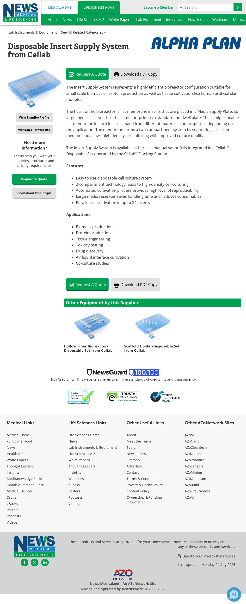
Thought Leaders (20, 466)
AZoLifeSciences (197, 491)
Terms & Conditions (142, 478)
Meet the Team (139, 441)
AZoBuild (192, 485)
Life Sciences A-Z (81, 453)
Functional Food (19, 441)
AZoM (189, 435)
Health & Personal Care (25, 485)
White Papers (17, 460)
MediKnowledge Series (25, 478)
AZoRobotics (194, 460)
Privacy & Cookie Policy (145, 485)
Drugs (11, 497)
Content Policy (138, 491)
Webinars (76, 478)
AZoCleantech (196, 447)
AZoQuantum (195, 478)
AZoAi (189, 497)
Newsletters (136, 453)
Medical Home (59, 7)
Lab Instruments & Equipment (32, 32)
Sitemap (133, 460)
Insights (13, 472)
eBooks (12, 503)
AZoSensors (194, 466)
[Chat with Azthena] (234, 594)
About (131, 435)
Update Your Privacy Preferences (208, 556)
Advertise (134, 466)
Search (132, 447)
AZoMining (193, 472)
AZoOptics (193, 453)
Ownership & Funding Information (144, 499)
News (11, 447)
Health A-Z (15, 453)
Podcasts (14, 516)
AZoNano (192, 441)
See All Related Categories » (83, 32)
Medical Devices (20, 491)
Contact (133, 472)
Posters (12, 510)
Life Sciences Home (99, 7)
